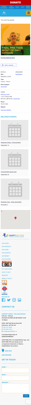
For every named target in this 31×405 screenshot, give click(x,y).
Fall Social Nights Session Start (9, 172)
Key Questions (7, 269)
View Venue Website (6, 110)
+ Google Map (16, 98)
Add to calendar (9, 65)
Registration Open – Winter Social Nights (11, 202)
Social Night (4, 86)
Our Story (5, 243)
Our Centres (6, 259)
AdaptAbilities (18, 74)
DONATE (15, 2)
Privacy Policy (7, 278)
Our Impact (5, 256)
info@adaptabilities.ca (10, 331)
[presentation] (14, 130)
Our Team (5, 249)
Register (5, 275)
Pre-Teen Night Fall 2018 (8, 58)
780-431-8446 (7, 327)
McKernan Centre (5, 94)
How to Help (6, 272)
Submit (26, 395)
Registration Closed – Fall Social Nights (11, 142)
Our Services (6, 246)
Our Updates (6, 253)
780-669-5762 (7, 329)
